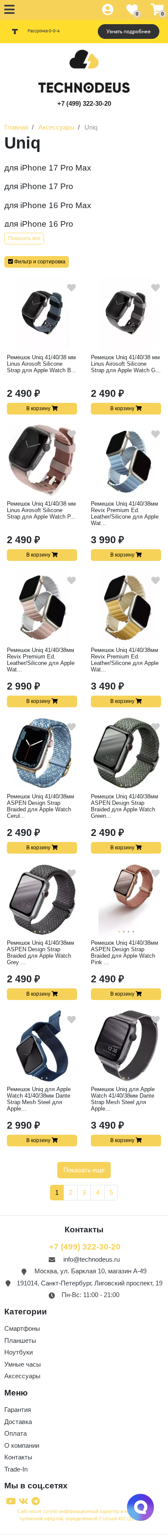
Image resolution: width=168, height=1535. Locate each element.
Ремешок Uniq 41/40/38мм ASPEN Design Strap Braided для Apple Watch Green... (124, 806)
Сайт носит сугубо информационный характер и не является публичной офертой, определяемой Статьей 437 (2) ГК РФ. (84, 1515)
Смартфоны (22, 1328)
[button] (36, 262)
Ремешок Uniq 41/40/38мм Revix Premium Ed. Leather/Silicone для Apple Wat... (125, 513)
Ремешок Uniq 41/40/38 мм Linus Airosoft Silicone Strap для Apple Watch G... (126, 363)
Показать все (24, 238)
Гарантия (17, 1409)
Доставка (18, 1421)
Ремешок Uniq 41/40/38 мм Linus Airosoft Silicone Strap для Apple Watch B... (41, 363)
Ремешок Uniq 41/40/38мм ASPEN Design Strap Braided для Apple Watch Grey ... (40, 952)
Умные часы (22, 1364)
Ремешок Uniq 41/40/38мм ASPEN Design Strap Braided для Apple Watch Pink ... (124, 952)
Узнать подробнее (128, 31)
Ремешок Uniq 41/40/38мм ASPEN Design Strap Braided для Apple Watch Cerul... (40, 806)
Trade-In (16, 1469)
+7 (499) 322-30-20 (84, 103)
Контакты (18, 1457)
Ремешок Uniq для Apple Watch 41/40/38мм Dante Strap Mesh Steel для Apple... (39, 1099)
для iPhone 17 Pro (38, 186)
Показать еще (84, 1170)
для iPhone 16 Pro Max (47, 205)
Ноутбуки (18, 1352)
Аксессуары (22, 1376)
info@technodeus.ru (91, 1259)
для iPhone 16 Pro (38, 223)
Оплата (15, 1433)
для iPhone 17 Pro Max (47, 167)
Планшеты (20, 1340)
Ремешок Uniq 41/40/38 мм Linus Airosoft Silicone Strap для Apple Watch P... (41, 510)
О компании (21, 1445)
